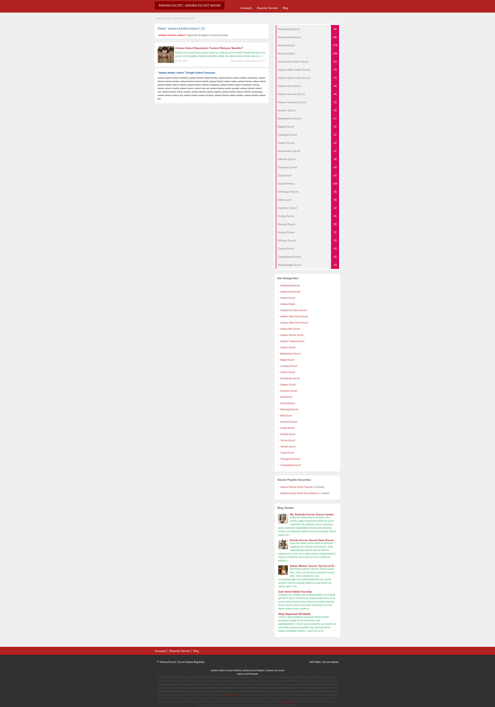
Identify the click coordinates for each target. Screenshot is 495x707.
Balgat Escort (287, 360)
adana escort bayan (247, 674)
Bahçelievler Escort (290, 353)
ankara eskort (218, 670)
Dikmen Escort (288, 384)
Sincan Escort (287, 440)
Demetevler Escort (290, 378)
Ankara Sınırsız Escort (291, 335)
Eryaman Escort (288, 391)
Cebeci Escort (287, 372)
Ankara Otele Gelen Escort (294, 322)
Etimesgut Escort (289, 409)
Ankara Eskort (287, 304)
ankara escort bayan (253, 670)
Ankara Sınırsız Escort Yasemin (296, 487)
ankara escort (287, 701)
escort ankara (234, 670)
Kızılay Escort (287, 428)
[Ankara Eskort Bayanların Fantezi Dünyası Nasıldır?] (166, 62)
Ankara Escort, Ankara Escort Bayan (190, 5)
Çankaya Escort (288, 366)
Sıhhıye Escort (287, 446)
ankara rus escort (275, 670)
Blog (285, 7)
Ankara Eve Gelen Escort (293, 310)
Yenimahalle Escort (290, 465)
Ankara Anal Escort (290, 291)
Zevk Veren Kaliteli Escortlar (295, 591)
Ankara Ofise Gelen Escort (294, 316)
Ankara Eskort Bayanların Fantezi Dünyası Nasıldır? (209, 48)
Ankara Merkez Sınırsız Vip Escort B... (313, 566)
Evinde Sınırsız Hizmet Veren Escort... (313, 540)
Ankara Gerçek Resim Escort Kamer (299, 493)
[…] (261, 56)
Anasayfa (246, 7)
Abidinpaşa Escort (290, 285)
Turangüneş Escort (290, 459)
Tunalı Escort (287, 452)
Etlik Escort (286, 415)
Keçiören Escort (288, 421)
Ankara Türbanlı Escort (292, 341)
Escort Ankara (287, 403)
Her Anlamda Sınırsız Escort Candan (312, 514)
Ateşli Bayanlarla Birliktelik (294, 614)
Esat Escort (286, 397)
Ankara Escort (287, 298)
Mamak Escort (287, 434)
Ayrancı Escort (287, 347)
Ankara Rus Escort (290, 329)
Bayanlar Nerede (267, 7)
